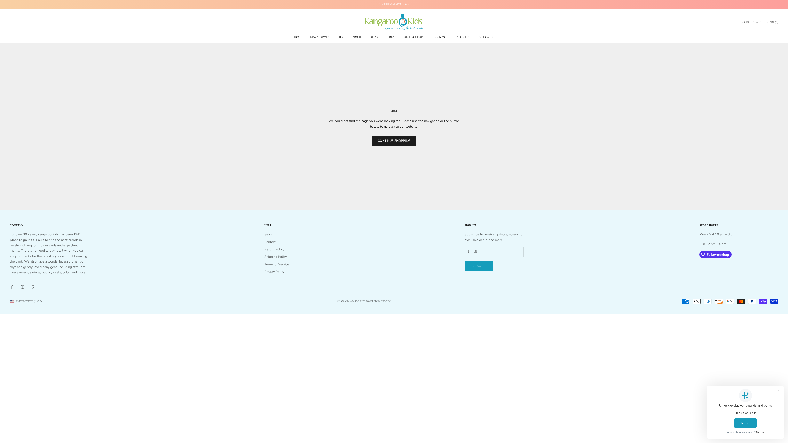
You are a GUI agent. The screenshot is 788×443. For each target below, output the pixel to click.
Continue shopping (394, 141)
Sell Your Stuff (415, 37)
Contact (441, 37)
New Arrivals (319, 37)
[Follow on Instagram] (23, 287)
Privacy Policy (274, 271)
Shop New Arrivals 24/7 (394, 4)
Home (298, 37)
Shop (341, 37)
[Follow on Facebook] (12, 287)
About (356, 37)
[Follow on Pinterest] (33, 287)
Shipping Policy (275, 257)
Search (269, 234)
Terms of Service (276, 264)
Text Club (463, 37)
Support (375, 37)
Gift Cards (486, 37)
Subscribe (479, 266)
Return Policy (274, 249)
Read (392, 37)
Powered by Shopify (378, 301)
